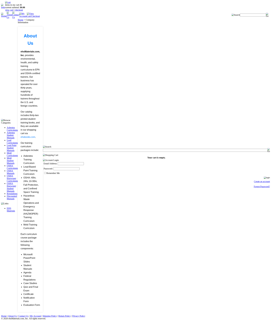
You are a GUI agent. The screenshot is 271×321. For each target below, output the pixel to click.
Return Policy (64, 316)
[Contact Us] (15, 17)
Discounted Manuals (12, 197)
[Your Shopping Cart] (8, 2)
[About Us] (9, 17)
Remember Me (53, 173)
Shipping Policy (50, 316)
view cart (9, 10)
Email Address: (50, 163)
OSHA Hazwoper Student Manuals (11, 187)
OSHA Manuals (10, 172)
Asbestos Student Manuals (11, 135)
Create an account (262, 181)
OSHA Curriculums (12, 166)
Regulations (12, 193)
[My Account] (23, 16)
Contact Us (23, 316)
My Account (35, 316)
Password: (48, 168)
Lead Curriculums (12, 141)
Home (20, 20)
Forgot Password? (262, 186)
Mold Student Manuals (10, 160)
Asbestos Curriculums (12, 128)
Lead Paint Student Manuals (11, 148)
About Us (12, 316)
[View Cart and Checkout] (33, 16)
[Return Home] (3, 7)
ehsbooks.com (28, 137)
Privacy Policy (78, 316)
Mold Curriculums (12, 154)
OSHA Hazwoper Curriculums (12, 178)
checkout (19, 10)
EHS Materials (11, 209)
